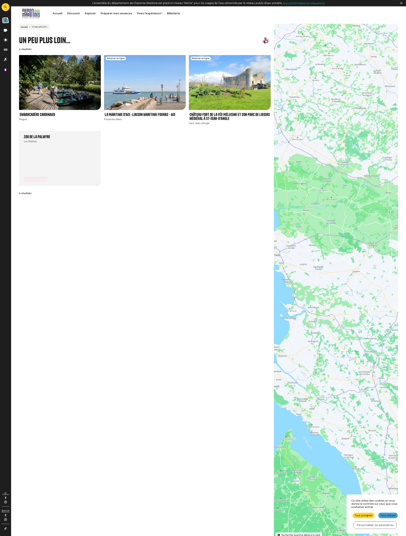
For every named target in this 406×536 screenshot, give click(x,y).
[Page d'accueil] (31, 13)
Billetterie (173, 13)
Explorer (90, 13)
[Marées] (5, 49)
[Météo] (5, 40)
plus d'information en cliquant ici (303, 3)
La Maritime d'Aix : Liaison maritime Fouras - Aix (140, 114)
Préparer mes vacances (116, 13)
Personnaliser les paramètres (375, 525)
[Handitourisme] (5, 59)
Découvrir (73, 13)
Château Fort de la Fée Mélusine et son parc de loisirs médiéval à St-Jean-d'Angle (230, 116)
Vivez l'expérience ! (149, 13)
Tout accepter (363, 515)
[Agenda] (5, 20)
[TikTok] (5, 528)
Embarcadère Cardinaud (37, 114)
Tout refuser (388, 515)
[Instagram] (5, 502)
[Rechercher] (6, 7)
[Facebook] (5, 498)
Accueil (57, 13)
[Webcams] (5, 30)
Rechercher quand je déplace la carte (301, 535)
